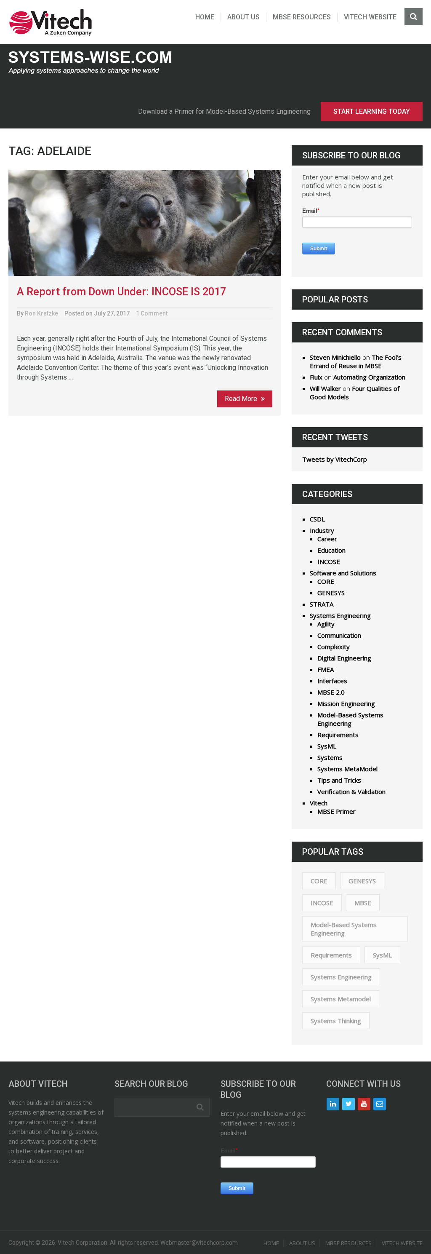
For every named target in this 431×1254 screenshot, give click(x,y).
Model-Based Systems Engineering (350, 719)
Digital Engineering (344, 658)
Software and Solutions (343, 573)
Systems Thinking (336, 1020)
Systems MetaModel (347, 769)
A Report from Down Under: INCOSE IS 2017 (121, 292)
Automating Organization (369, 377)
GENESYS (331, 592)
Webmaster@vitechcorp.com (199, 1242)
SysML (326, 746)
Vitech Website (370, 17)
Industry (322, 530)
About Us (243, 17)
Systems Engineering (340, 615)
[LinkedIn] (333, 1104)
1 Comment (152, 313)
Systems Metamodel (341, 999)
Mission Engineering (346, 703)
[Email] (379, 1104)
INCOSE (328, 561)
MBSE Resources (302, 17)
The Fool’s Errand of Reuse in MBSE (356, 361)
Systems (330, 757)
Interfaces (332, 680)
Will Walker (325, 388)
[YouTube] (364, 1104)
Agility (326, 624)
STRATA (321, 604)
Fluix (316, 377)
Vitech (318, 803)
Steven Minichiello (335, 357)
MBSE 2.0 (331, 692)
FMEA (325, 669)
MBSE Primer (336, 811)
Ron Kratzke (41, 313)
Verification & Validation (351, 791)
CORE (325, 581)
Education (331, 550)
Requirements (338, 734)
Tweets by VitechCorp (334, 459)
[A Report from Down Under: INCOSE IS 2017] (144, 223)
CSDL (317, 519)
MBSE (362, 902)
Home (204, 17)
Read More (242, 399)
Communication (339, 635)
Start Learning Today (371, 111)
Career (327, 539)
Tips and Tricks (339, 780)
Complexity (333, 646)
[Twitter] (348, 1104)
